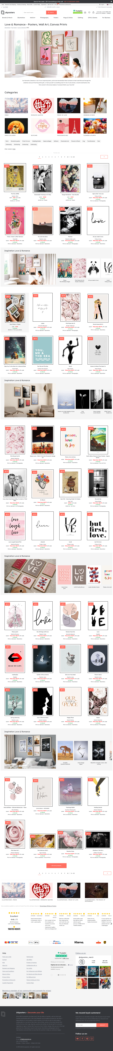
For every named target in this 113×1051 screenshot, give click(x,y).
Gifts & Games (92, 17)
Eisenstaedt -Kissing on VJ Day (42, 194)
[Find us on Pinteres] (87, 1039)
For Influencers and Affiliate (34, 971)
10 (67, 157)
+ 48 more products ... (56, 865)
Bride (14, 149)
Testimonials (30, 956)
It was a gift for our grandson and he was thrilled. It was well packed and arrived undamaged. (107, 920)
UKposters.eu (11, 12)
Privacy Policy (6, 977)
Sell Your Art (50, 4)
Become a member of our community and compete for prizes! (26, 991)
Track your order (6, 956)
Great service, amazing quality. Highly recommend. (93, 919)
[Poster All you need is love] (93, 268)
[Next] (111, 923)
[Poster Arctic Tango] (81, 750)
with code (15, 197)
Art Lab (57, 4)
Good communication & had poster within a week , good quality (36, 919)
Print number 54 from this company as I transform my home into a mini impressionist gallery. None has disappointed (50, 922)
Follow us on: (81, 953)
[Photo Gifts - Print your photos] (85, 12)
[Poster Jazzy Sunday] (96, 399)
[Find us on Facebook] (82, 1039)
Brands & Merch (7, 17)
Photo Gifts (29, 4)
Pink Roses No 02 (79, 280)
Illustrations (21, 17)
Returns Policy (6, 974)
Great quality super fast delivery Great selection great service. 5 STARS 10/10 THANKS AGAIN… (79, 920)
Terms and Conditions (8, 971)
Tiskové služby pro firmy (33, 980)
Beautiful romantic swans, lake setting (99, 763)
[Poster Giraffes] (65, 750)
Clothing (80, 17)
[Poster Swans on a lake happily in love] (66, 399)
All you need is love (93, 280)
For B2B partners (31, 977)
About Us (4, 965)
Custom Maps (37, 4)
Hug (82, 411)
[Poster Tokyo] (65, 268)
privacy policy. (93, 1028)
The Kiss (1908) (15, 193)
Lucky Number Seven (93, 587)
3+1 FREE (5, 7)
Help (3, 4)
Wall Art (32, 17)
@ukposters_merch (86, 957)
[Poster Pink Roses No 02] (79, 268)
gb (110, 4)
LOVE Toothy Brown (79, 587)
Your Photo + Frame (15, 324)
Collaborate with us (32, 965)
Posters (56, 17)
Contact (4, 959)
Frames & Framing (21, 4)
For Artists (29, 968)
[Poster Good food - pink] (64, 574)
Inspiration (44, 4)
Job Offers (29, 959)
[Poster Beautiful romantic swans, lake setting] (99, 750)
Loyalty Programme (7, 983)
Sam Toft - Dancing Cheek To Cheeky (70, 499)
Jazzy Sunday (96, 411)
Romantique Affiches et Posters (48, 906)
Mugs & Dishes (68, 17)
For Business (106, 17)
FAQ (3, 962)
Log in (102, 4)
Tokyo (64, 280)
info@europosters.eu (25, 1039)
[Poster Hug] (82, 399)
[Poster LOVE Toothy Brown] (79, 574)
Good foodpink (64, 587)
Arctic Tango (81, 762)
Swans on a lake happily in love (66, 411)
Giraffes (65, 762)
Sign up (102, 1025)
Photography (44, 17)
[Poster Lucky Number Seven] (94, 574)
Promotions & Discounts (65, 4)
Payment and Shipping (10, 4)
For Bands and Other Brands (34, 974)
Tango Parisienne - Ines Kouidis (70, 194)
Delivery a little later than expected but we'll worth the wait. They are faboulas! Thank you (65, 920)
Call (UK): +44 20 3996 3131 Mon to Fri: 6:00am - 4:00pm (103, 12)
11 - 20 (73, 157)
